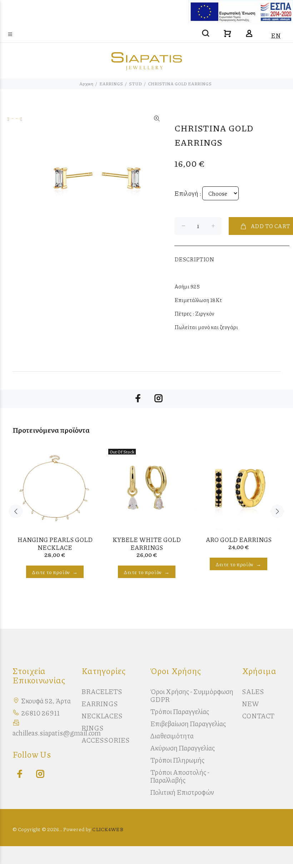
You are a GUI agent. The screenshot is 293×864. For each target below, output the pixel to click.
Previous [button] (16, 511)
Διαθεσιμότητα (172, 735)
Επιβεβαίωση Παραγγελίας (188, 723)
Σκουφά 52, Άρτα (46, 700)
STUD (135, 84)
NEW (250, 703)
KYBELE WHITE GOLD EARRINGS (147, 543)
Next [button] (277, 511)
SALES (253, 691)
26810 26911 (40, 713)
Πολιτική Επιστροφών (182, 792)
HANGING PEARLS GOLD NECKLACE (55, 543)
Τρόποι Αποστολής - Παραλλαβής (179, 776)
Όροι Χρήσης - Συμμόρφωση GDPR (191, 695)
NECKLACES (102, 715)
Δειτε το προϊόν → (55, 572)
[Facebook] (18, 774)
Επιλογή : (187, 193)
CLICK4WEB (107, 829)
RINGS (92, 728)
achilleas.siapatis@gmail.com (57, 733)
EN (275, 35)
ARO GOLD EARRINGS (239, 539)
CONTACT (258, 715)
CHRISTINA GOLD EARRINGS (180, 84)
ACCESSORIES (105, 740)
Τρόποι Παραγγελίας (179, 711)
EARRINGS (111, 84)
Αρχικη (86, 84)
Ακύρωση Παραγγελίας (182, 748)
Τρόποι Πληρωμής (177, 760)
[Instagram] (38, 774)
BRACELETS (101, 691)
